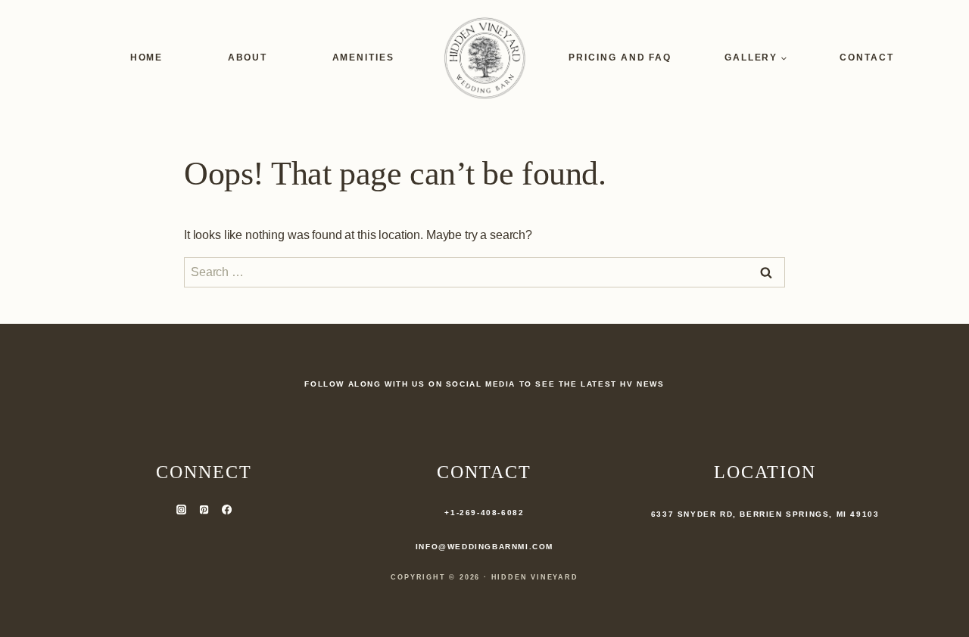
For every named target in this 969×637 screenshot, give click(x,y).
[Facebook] (226, 509)
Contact (866, 57)
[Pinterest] (203, 509)
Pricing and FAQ (620, 57)
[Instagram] (181, 509)
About (248, 57)
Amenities (363, 57)
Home (147, 57)
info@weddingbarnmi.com (484, 546)
